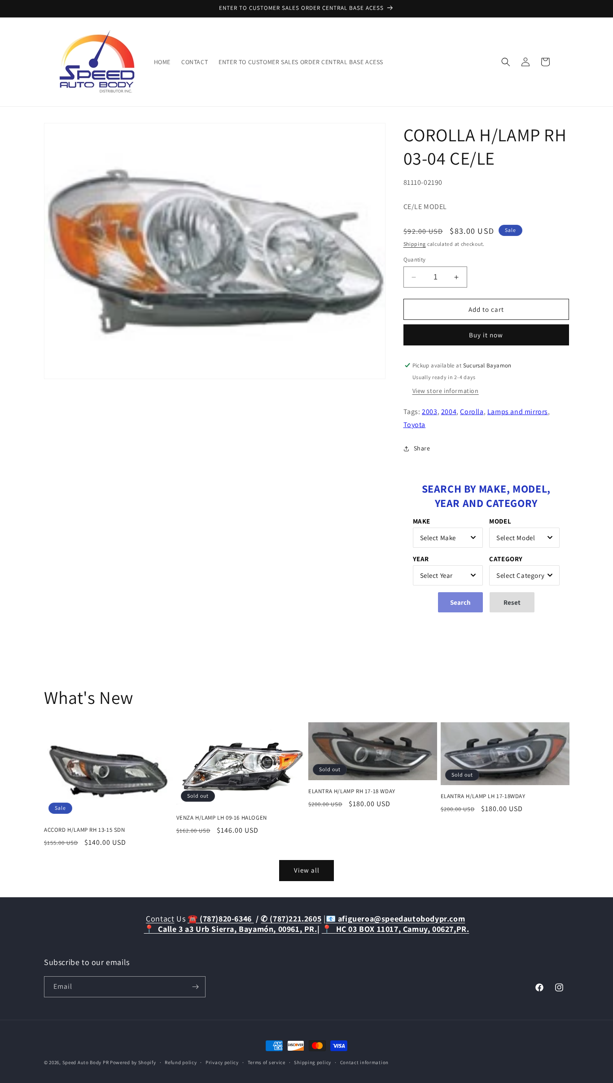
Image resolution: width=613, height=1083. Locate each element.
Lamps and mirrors (517, 411)
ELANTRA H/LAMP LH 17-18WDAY (483, 796)
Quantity (414, 259)
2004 (448, 411)
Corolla (471, 411)
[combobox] (448, 538)
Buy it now (486, 335)
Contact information (364, 1062)
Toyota (414, 424)
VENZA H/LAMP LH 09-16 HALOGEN (221, 817)
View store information (445, 391)
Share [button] (422, 448)
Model (500, 521)
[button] (506, 62)
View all (307, 870)
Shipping (414, 243)
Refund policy (181, 1062)
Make (421, 521)
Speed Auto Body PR (85, 1062)
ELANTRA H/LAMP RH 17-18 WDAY (351, 791)
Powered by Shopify (133, 1062)
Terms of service (266, 1062)
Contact (160, 918)
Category (506, 559)
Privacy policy (222, 1062)
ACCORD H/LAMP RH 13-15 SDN (84, 830)
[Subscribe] (195, 986)
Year (421, 559)
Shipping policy (312, 1062)
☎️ (221, 918)
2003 (429, 411)
